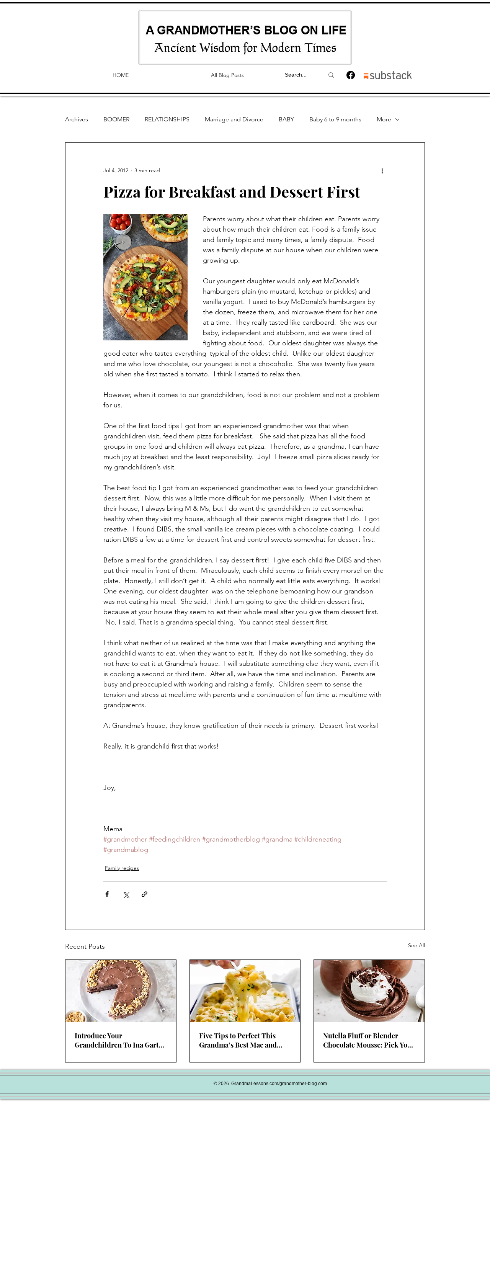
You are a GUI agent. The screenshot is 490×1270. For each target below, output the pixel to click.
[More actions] (382, 170)
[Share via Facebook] (107, 894)
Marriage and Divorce (234, 119)
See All (416, 945)
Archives (76, 119)
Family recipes (122, 868)
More (384, 119)
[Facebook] (350, 75)
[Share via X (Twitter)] (125, 894)
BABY (286, 119)
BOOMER (116, 119)
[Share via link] (144, 894)
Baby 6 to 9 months (335, 119)
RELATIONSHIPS (167, 119)
